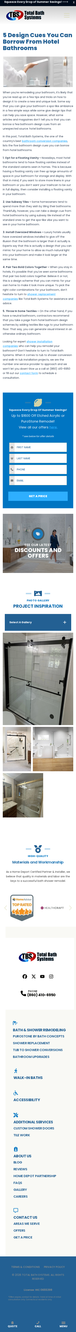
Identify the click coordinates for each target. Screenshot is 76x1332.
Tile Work (21, 1135)
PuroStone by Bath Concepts (38, 1036)
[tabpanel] (38, 725)
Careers (20, 1196)
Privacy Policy (54, 1267)
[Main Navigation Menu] (66, 15)
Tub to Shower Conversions (38, 1050)
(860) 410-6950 (41, 995)
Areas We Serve (26, 1223)
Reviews (20, 1169)
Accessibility (26, 1099)
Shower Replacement (31, 1043)
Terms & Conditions (25, 1267)
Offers (19, 1230)
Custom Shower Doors (33, 1128)
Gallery (20, 1189)
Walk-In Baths (28, 1077)
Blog (17, 1162)
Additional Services (33, 1122)
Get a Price (22, 1237)
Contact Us (25, 1217)
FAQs (17, 1182)
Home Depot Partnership (34, 1176)
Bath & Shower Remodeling (39, 1030)
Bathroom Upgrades (31, 1056)
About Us (22, 1156)
